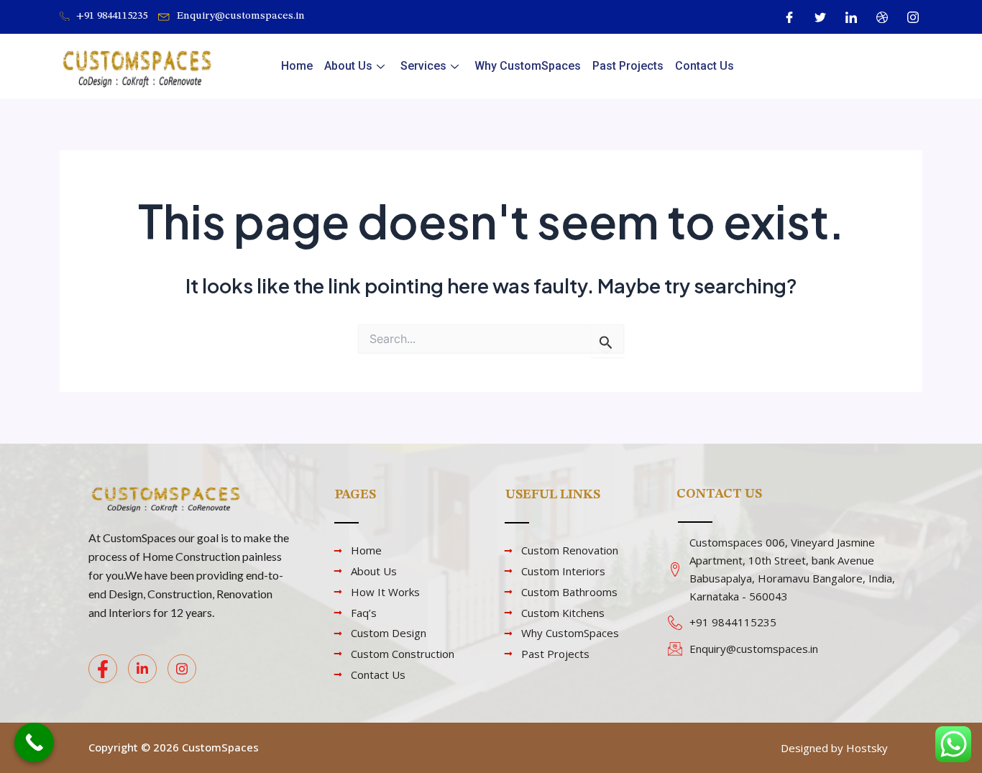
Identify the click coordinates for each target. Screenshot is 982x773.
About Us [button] (348, 66)
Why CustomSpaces (527, 66)
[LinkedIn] (851, 17)
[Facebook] (789, 17)
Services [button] (423, 66)
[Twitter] (820, 17)
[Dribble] (882, 17)
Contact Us (704, 66)
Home (297, 66)
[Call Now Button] (34, 742)
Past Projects (628, 66)
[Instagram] (913, 17)
